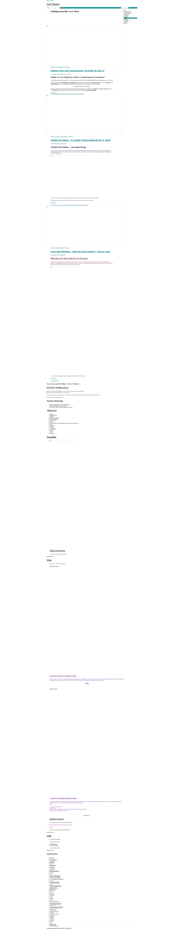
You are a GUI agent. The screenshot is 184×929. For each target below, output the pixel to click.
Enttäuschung (58, 93)
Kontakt (126, 22)
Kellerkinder (55, 882)
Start (125, 10)
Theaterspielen (76, 93)
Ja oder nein (52, 880)
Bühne (57, 136)
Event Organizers (53, 419)
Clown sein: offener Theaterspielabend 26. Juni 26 (61, 407)
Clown (52, 867)
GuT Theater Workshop (66, 205)
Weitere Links (50, 850)
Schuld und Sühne (76, 205)
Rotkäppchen (52, 893)
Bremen (53, 865)
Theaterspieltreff (127, 13)
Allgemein (53, 67)
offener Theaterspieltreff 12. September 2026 (60, 404)
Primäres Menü (125, 7)
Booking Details (53, 415)
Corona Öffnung (52, 869)
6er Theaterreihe (53, 860)
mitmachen (53, 888)
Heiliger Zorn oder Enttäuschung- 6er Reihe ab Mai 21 (77, 70)
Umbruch (52, 913)
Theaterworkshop (54, 911)
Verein (125, 23)
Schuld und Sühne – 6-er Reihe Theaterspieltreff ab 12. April (80, 140)
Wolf (50, 922)
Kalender (126, 19)
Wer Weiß (51, 921)
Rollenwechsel (56, 819)
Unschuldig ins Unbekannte (54, 914)
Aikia (58, 74)
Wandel (52, 916)
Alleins (52, 862)
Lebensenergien (55, 886)
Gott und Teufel (127, 11)
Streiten (51, 900)
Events (51, 421)
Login (51, 424)
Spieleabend (52, 895)
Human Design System (132, 18)
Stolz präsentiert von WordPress (64, 928)
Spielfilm (51, 896)
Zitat (49, 560)
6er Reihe (52, 859)
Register (51, 427)
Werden (52, 920)
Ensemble (126, 15)
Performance (52, 892)
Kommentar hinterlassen (65, 74)
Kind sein (51, 884)
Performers (52, 425)
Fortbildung (64, 93)
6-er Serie (53, 93)
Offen (51, 891)
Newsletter (126, 20)
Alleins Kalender (53, 844)
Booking (52, 414)
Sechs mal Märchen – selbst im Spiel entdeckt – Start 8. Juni (80, 251)
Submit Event (53, 428)
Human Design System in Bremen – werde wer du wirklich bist (64, 423)
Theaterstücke (53, 910)
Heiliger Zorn (70, 93)
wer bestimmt (52, 918)
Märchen (57, 380)
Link (49, 835)
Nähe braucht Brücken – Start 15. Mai (58, 405)
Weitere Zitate (50, 832)
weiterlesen (54, 92)
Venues (51, 431)
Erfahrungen (54, 871)
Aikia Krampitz (57, 550)
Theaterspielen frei (53, 905)
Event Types (52, 420)
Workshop (67, 67)
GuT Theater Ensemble (55, 877)
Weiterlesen (87, 815)
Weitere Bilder (51, 556)
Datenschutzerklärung (55, 418)
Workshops (126, 14)
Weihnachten (52, 917)
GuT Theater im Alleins (55, 839)
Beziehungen (52, 863)
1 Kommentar (63, 143)
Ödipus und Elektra (54, 925)
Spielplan (51, 897)
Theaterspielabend (60, 67)
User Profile (52, 429)
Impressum (52, 433)
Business (126, 16)
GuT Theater (53, 4)
